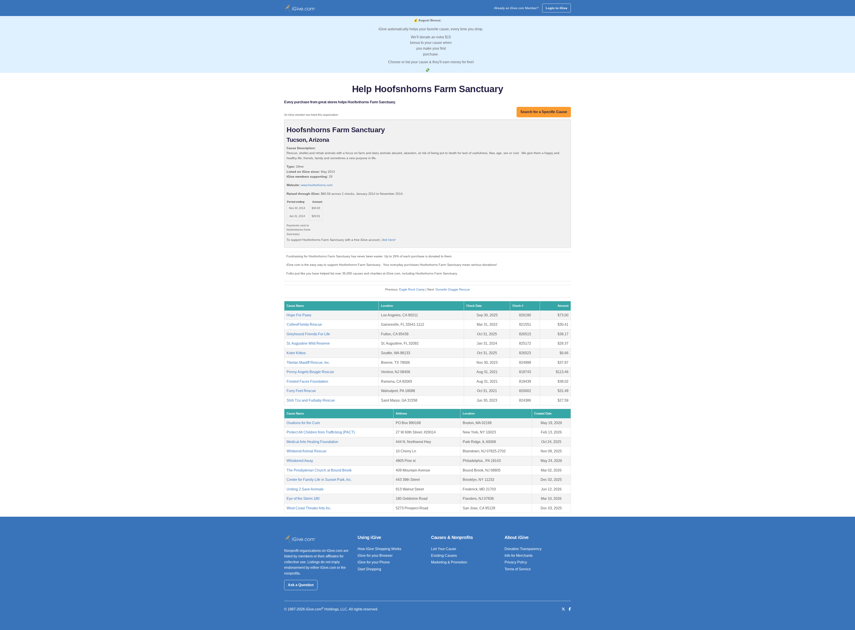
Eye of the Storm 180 (303, 498)
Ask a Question (301, 585)
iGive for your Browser (375, 555)
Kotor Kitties (296, 353)
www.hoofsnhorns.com (317, 185)
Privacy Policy (516, 562)
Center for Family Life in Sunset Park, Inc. (319, 480)
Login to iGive (556, 8)
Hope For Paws (299, 315)
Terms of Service (518, 569)
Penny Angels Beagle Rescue (310, 372)
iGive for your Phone (374, 562)
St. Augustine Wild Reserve (308, 343)
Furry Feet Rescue (301, 391)
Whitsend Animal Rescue (306, 451)
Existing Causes (444, 555)
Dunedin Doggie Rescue (453, 289)
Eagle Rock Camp (412, 289)
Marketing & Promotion (449, 562)
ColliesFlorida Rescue (304, 324)
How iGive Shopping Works (379, 549)
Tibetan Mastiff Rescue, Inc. (308, 362)
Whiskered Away (300, 461)
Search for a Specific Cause (543, 112)
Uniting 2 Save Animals (305, 489)
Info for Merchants (519, 555)
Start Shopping (369, 569)
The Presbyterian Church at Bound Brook (319, 470)
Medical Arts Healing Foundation (312, 442)
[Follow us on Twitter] (563, 609)
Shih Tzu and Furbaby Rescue (311, 400)
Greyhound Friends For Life (308, 334)
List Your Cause (443, 549)
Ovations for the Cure (303, 423)
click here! (388, 240)
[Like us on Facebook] (570, 609)
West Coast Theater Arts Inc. (309, 508)
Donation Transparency (523, 549)
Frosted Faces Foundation (307, 381)
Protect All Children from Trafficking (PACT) (321, 432)
